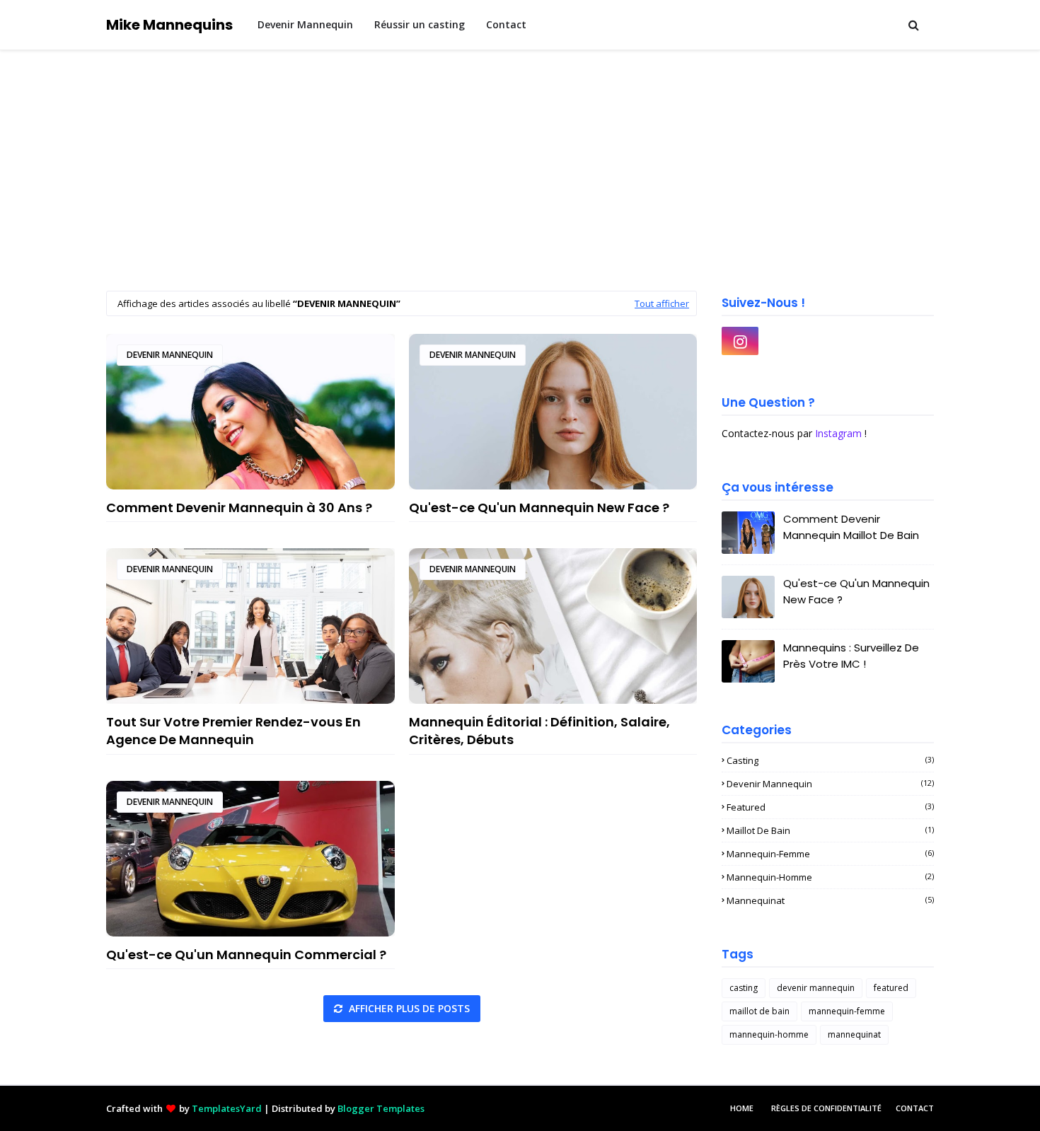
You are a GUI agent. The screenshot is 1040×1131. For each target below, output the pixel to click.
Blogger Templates (380, 1108)
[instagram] (740, 341)
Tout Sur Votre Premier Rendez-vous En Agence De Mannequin (233, 730)
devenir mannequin (170, 355)
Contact (915, 1108)
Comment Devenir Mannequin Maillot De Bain (851, 527)
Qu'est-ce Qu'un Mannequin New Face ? (539, 507)
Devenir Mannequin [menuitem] (305, 24)
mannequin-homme (830, 877)
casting (830, 760)
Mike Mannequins (169, 25)
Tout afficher (662, 303)
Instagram (838, 433)
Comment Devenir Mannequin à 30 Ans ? (239, 507)
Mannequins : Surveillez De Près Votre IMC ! (851, 655)
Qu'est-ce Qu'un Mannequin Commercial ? (246, 954)
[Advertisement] (520, 156)
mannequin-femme (830, 853)
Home (741, 1108)
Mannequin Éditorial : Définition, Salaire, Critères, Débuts (539, 730)
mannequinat (830, 900)
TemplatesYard (227, 1108)
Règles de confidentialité (826, 1108)
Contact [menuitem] (506, 24)
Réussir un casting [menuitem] (419, 24)
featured (830, 807)
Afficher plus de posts (408, 1008)
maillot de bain (830, 830)
